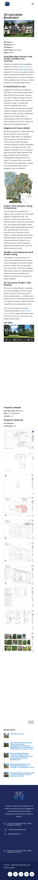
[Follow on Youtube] (26, 874)
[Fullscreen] (32, 340)
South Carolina (12, 58)
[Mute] (29, 340)
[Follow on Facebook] (10, 874)
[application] (19, 333)
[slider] (17, 339)
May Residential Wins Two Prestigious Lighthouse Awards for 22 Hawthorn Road (22, 765)
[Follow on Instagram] (15, 874)
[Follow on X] (21, 874)
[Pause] (6, 340)
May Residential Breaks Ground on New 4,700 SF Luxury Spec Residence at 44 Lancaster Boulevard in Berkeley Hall (21, 756)
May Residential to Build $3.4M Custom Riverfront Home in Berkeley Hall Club (22, 774)
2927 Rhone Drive (17, 734)
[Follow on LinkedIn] (32, 874)
